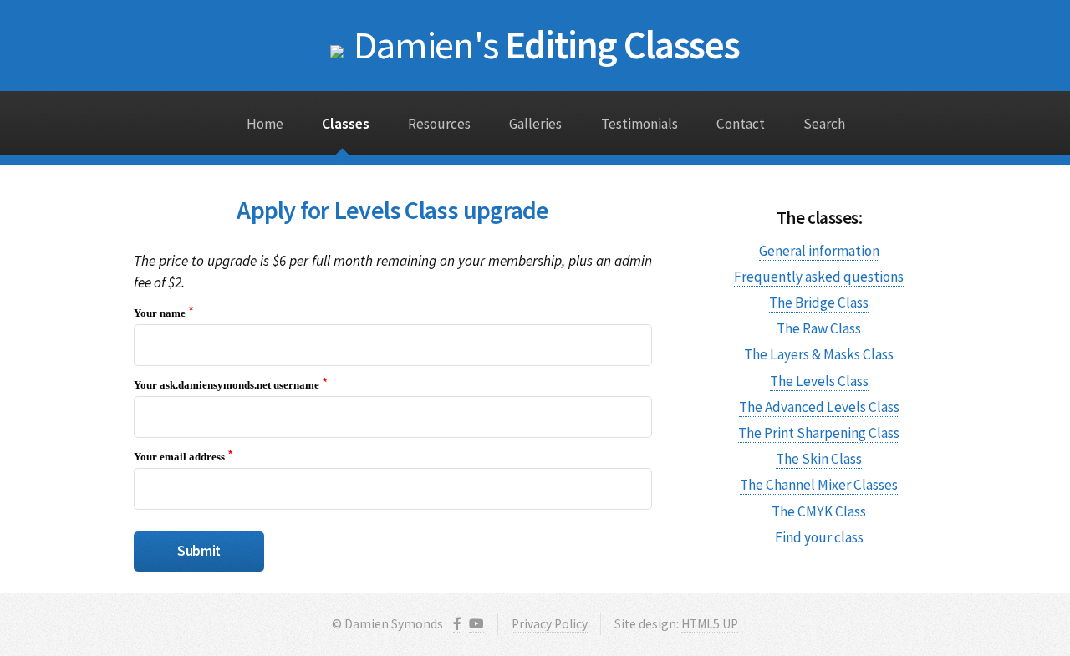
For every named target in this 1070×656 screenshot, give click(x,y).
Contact (740, 123)
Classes (345, 123)
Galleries (535, 123)
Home (265, 123)
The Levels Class (819, 381)
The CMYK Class (819, 511)
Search (824, 123)
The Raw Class (819, 328)
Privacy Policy (550, 624)
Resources (439, 123)
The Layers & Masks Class (819, 354)
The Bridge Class (819, 302)
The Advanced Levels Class (819, 407)
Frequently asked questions (819, 276)
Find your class (819, 537)
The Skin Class (819, 459)
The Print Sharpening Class (818, 433)
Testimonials (639, 123)
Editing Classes (547, 44)
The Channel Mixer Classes (819, 484)
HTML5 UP (709, 624)
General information (819, 251)
